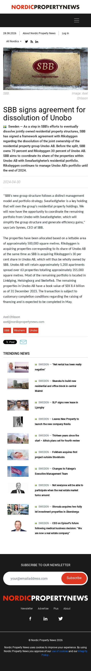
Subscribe (74, 578)
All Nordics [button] (12, 41)
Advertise (43, 608)
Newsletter (27, 608)
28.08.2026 (9, 33)
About (66, 608)
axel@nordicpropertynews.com (23, 322)
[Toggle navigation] (76, 20)
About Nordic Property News (39, 33)
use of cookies (60, 651)
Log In (65, 33)
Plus (56, 608)
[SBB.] (45, 68)
